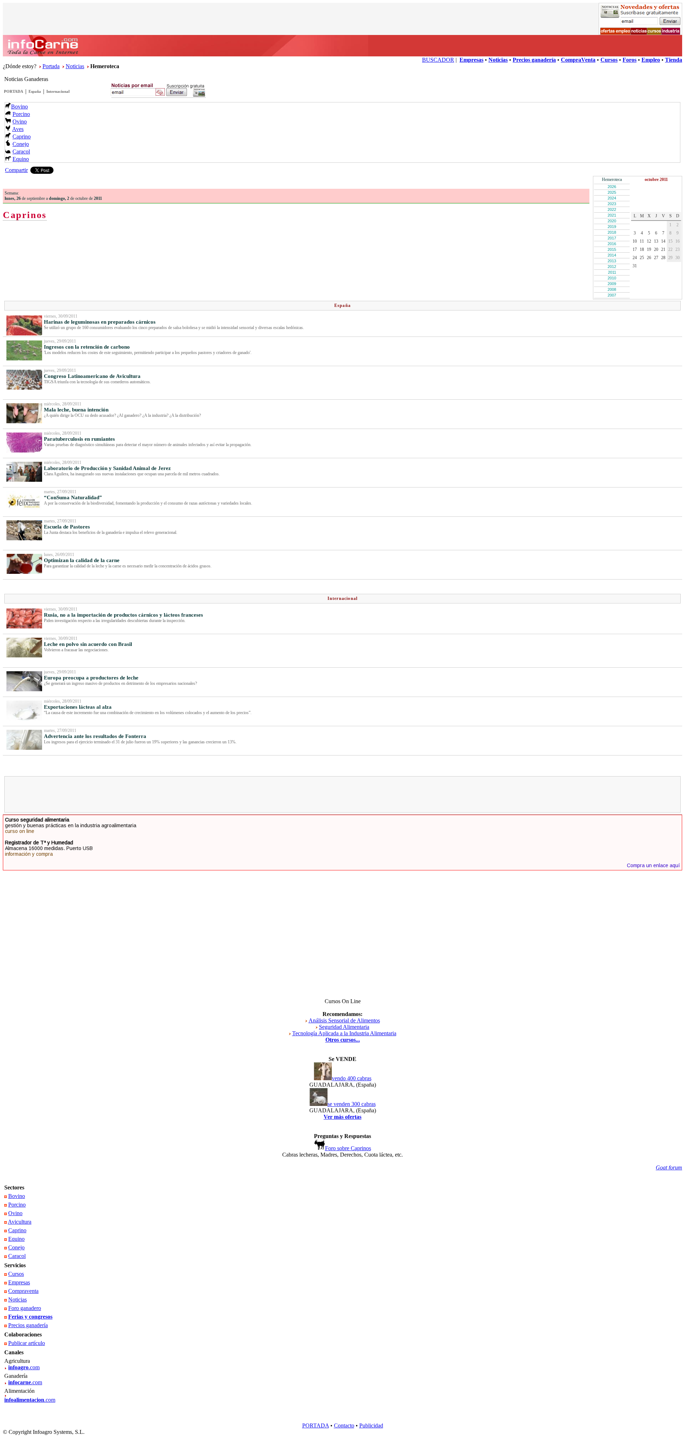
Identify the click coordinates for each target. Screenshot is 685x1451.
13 (656, 241)
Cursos (16, 1274)
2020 (612, 221)
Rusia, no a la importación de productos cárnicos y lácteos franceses (123, 615)
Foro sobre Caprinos (348, 1148)
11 (642, 241)
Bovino (19, 106)
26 (649, 257)
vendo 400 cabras (351, 1078)
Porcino (21, 114)
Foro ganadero (24, 1308)
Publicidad (371, 1425)
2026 (612, 186)
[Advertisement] (342, 794)
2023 (612, 204)
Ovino (19, 121)
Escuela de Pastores (67, 527)
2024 (612, 198)
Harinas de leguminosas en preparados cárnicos (100, 322)
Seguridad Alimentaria (344, 1027)
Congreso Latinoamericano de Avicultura (92, 376)
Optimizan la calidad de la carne (82, 560)
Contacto (344, 1425)
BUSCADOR (438, 60)
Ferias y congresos (30, 1317)
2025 (612, 192)
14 (663, 241)
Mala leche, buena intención (76, 410)
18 (642, 249)
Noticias (75, 66)
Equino (20, 159)
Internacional (58, 91)
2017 (612, 238)
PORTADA (13, 91)
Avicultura (19, 1222)
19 (649, 249)
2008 (612, 289)
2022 (612, 209)
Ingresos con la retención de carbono (87, 347)
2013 (612, 261)
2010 (612, 278)
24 (635, 257)
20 (656, 249)
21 (663, 249)
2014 (612, 255)
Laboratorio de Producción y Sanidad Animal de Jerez (107, 468)
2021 (612, 215)
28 (663, 257)
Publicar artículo (26, 1343)
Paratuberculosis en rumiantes (79, 439)
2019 (612, 226)
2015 (612, 249)
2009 (612, 284)
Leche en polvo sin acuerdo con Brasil (88, 644)
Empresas (19, 1282)
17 (635, 249)
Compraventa (23, 1291)
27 (656, 257)
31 (635, 265)
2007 (612, 295)
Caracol (21, 151)
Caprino (21, 136)
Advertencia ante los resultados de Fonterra (95, 736)
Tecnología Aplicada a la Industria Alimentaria (344, 1033)
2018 (612, 232)
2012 (612, 266)
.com (24, 1367)
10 (635, 241)
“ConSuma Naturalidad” (73, 497)
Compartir (16, 170)
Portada (51, 66)
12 (649, 241)
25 (642, 257)
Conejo (20, 144)
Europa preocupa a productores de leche (91, 678)
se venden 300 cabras (352, 1104)
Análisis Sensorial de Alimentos (344, 1020)
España (35, 91)
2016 (612, 244)
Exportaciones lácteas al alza (78, 707)
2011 (612, 272)
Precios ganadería (28, 1325)
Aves (18, 129)
